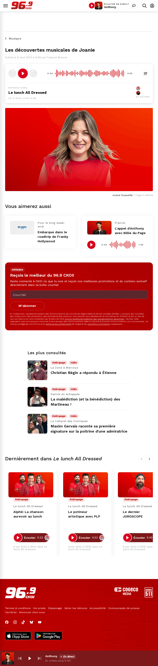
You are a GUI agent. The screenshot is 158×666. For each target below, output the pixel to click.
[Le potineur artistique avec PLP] (85, 485)
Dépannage (55, 608)
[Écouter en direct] (91, 5)
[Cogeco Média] (126, 594)
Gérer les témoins (75, 608)
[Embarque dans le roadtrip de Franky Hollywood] (22, 227)
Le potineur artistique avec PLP (84, 514)
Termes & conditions (18, 608)
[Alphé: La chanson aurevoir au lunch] (30, 485)
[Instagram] (15, 622)
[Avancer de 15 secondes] (33, 73)
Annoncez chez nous (32, 612)
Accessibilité (98, 608)
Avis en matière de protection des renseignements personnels (94, 319)
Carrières (11, 612)
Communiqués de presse (123, 608)
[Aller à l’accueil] (22, 8)
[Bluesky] (31, 622)
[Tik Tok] (23, 622)
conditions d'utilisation (99, 324)
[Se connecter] (152, 5)
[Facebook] (6, 622)
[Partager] (146, 73)
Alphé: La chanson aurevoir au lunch (28, 514)
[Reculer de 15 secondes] (12, 73)
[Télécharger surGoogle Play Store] (48, 636)
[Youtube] (39, 622)
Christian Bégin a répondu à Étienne (83, 372)
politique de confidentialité (58, 324)
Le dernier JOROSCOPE (133, 514)
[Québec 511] (149, 596)
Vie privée (39, 608)
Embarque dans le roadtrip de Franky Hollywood (53, 236)
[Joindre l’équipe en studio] (134, 5)
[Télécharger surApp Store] (18, 636)
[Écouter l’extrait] (23, 73)
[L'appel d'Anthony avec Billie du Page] (99, 227)
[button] (20, 658)
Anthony (110, 7)
